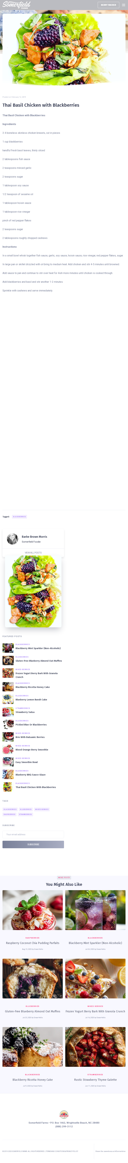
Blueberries (26, 809)
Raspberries (9, 814)
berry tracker (108, 5)
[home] (16, 5)
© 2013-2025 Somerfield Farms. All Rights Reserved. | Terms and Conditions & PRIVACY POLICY (40, 1151)
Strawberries (25, 814)
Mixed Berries (42, 809)
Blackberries (19, 517)
